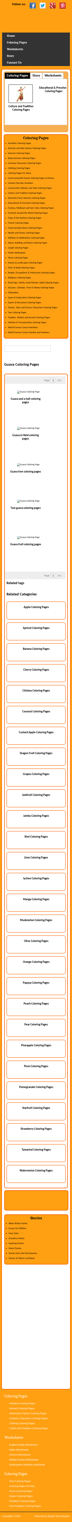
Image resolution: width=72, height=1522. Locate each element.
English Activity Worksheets (23, 1445)
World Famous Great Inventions (23, 327)
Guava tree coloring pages (25, 471)
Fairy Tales (14, 1233)
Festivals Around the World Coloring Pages (28, 213)
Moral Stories (15, 1248)
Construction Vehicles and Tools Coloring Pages (30, 188)
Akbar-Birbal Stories (18, 1223)
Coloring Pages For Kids (22, 1486)
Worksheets (15, 49)
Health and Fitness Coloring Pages (24, 233)
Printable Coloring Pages (22, 1501)
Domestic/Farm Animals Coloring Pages (27, 198)
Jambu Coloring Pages (36, 816)
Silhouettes (13, 293)
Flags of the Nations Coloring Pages (24, 218)
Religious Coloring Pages (19, 278)
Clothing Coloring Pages (19, 168)
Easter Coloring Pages (21, 1496)
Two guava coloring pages (26, 508)
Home (36, 21)
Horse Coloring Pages (20, 1491)
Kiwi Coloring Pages (36, 836)
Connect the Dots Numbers (20, 183)
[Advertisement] (38, 357)
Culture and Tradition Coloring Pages (25, 193)
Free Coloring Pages (20, 1481)
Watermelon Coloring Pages (36, 1170)
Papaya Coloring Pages (36, 983)
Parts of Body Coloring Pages (21, 268)
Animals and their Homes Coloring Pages (27, 148)
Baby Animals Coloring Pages (21, 158)
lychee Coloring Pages (36, 878)
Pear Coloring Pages (36, 1024)
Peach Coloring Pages (36, 1003)
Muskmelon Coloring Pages (36, 920)
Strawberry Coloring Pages (36, 1129)
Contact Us (14, 62)
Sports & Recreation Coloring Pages (24, 303)
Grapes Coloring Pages (36, 774)
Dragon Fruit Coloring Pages (36, 753)
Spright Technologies (59, 1516)
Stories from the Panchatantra (23, 1253)
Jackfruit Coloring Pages (36, 795)
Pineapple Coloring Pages (36, 1045)
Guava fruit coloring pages (25, 544)
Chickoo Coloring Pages (36, 690)
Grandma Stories (17, 1238)
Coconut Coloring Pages (36, 711)
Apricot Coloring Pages (36, 628)
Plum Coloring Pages (36, 1066)
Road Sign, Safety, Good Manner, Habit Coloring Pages (33, 283)
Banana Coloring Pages (36, 649)
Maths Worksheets (17, 253)
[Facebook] (33, 5)
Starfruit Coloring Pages (36, 1108)
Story (10, 56)
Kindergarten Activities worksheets (27, 1464)
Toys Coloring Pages (17, 312)
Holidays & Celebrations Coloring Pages (26, 238)
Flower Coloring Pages (18, 223)
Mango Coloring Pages (36, 899)
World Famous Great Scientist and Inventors (29, 332)
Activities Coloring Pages (19, 143)
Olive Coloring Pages (36, 941)
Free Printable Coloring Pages (25, 1506)
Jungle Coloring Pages (18, 248)
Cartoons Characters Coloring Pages (24, 163)
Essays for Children (17, 1228)
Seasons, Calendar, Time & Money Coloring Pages (31, 288)
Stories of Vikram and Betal (22, 1258)
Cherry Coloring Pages (36, 670)
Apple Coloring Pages (36, 607)
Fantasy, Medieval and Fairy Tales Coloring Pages (31, 208)
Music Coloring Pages (18, 258)
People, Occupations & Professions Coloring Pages (31, 273)
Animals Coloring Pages (19, 153)
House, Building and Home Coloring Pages (27, 243)
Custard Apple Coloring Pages (36, 732)
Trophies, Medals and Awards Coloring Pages (29, 317)
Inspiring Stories (16, 1243)
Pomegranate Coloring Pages (36, 1087)
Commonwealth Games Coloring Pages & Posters (31, 178)
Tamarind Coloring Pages (36, 1149)
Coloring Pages (17, 42)
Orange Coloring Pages (36, 962)
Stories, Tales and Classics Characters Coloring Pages (32, 308)
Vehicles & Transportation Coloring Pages (27, 322)
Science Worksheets (20, 1454)
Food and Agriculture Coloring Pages (25, 228)
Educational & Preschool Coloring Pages (26, 203)
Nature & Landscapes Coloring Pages (25, 263)
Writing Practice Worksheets (23, 1459)
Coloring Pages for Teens (19, 173)
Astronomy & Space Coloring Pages (28, 1413)
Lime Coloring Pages (36, 857)
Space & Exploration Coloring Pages (24, 298)
